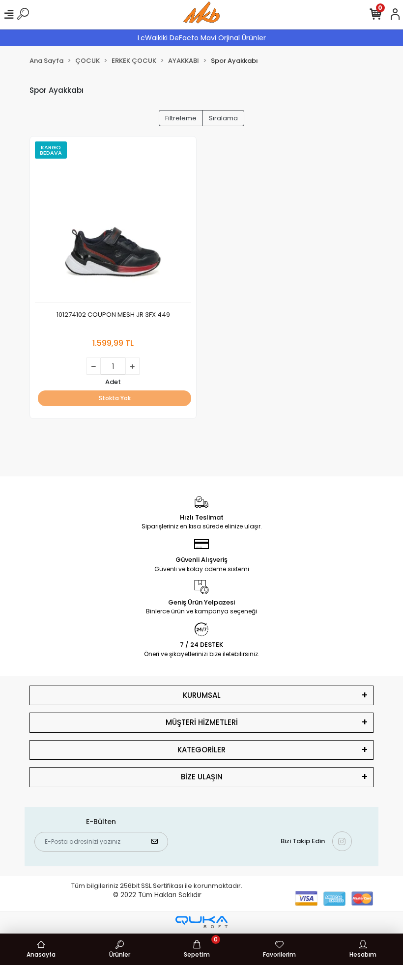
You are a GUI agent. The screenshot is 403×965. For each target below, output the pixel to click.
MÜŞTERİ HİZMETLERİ (202, 722)
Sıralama (223, 118)
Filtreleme (181, 118)
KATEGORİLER (201, 749)
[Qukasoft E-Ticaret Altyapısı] (201, 922)
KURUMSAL (202, 695)
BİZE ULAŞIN (202, 777)
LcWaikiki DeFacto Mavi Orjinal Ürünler (202, 38)
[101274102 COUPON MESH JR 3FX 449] (113, 222)
